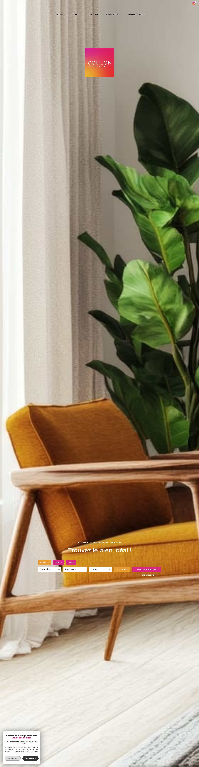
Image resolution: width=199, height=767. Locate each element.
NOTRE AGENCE (113, 14)
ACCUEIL (60, 14)
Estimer (71, 562)
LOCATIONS (93, 14)
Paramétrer (13, 758)
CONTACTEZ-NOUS (136, 14)
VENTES (75, 14)
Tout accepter (30, 758)
